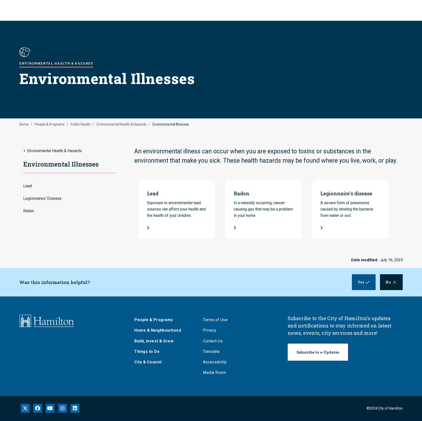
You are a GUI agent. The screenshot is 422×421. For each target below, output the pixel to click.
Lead (27, 186)
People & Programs (49, 124)
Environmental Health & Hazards (122, 124)
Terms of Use (215, 319)
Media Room (214, 372)
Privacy (210, 330)
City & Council (147, 362)
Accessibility (215, 362)
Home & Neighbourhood (157, 330)
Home (24, 124)
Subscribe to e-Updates (317, 352)
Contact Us (213, 341)
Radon (28, 211)
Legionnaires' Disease (42, 198)
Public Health (81, 124)
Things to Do (146, 351)
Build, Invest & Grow (153, 341)
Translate (211, 351)
